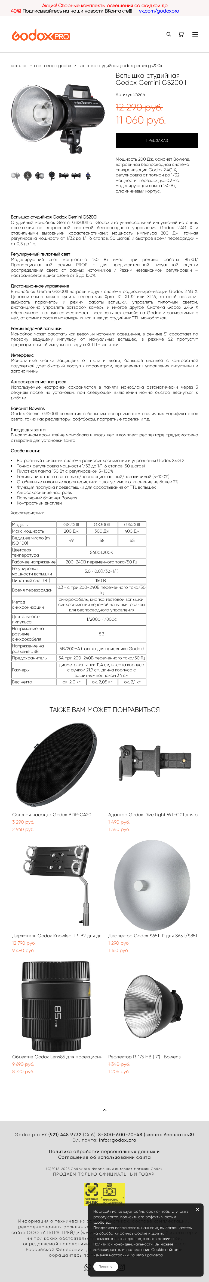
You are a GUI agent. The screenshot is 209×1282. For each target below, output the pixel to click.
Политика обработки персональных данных (102, 1151)
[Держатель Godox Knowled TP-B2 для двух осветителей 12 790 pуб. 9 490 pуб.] (56, 885)
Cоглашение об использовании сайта (104, 1157)
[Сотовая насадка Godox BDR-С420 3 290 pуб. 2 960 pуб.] (56, 764)
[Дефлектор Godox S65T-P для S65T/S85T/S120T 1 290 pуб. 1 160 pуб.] (152, 885)
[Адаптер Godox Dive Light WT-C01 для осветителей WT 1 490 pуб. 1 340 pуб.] (152, 764)
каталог (19, 65)
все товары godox (52, 65)
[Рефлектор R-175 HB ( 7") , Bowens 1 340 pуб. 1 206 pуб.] (152, 1006)
